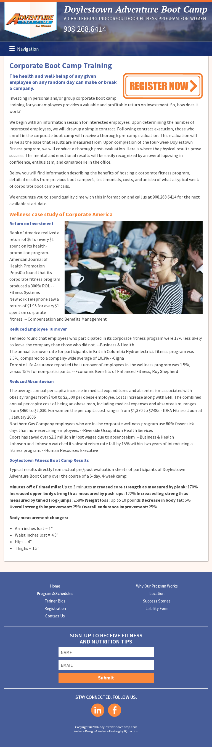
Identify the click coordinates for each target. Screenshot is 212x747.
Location (157, 593)
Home (55, 586)
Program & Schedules (55, 593)
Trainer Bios (55, 601)
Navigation (28, 49)
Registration (55, 608)
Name (66, 652)
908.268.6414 (84, 29)
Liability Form (156, 608)
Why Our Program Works (157, 586)
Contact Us (55, 616)
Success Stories (157, 601)
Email (67, 665)
